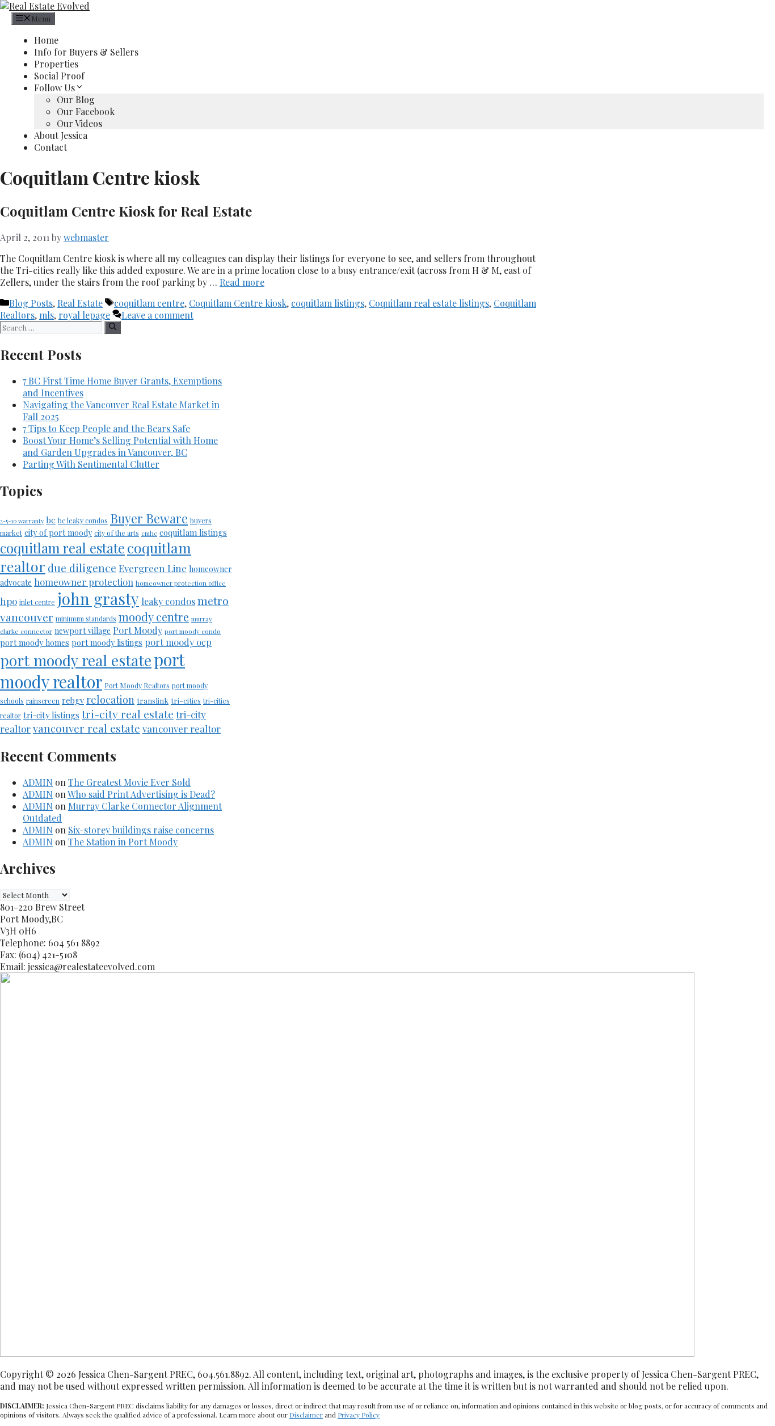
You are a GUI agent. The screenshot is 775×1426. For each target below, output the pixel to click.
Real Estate (80, 303)
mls (46, 315)
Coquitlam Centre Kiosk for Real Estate (126, 211)
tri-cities (186, 700)
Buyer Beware (149, 518)
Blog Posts (31, 303)
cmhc (149, 533)
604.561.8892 (748, 6)
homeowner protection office (181, 582)
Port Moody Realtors (137, 685)
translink (153, 700)
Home (46, 40)
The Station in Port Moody (123, 842)
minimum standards (86, 618)
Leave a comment (157, 315)
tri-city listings (51, 715)
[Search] (112, 327)
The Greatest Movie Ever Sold (129, 782)
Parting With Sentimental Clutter (91, 464)
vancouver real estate (86, 728)
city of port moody (58, 532)
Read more (242, 282)
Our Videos (79, 123)
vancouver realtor (181, 728)
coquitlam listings (327, 303)
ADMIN (38, 782)
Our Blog (76, 99)
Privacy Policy (359, 1414)
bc (51, 520)
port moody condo (193, 631)
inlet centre (37, 602)
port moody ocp (178, 642)
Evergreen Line (153, 568)
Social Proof (59, 76)
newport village (82, 630)
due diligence (82, 567)
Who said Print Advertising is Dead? (141, 794)
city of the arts (116, 533)
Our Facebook (86, 111)
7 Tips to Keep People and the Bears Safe (106, 428)
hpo (8, 601)
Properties (56, 64)
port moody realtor (92, 670)
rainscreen (43, 700)
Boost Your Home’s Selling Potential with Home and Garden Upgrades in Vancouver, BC (120, 446)
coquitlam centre (149, 303)
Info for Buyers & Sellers (86, 52)
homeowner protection (83, 582)
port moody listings (106, 642)
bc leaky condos (83, 520)
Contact (50, 147)
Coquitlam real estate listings (429, 303)
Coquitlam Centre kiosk (238, 303)
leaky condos (168, 601)
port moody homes (34, 642)
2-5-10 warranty (22, 521)
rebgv (73, 700)
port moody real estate (75, 660)
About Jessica (60, 135)
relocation (110, 699)
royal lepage (84, 315)
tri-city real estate (128, 713)
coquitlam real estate (62, 548)
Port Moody (137, 630)
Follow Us (54, 88)
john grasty (98, 598)
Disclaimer (306, 1414)
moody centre (154, 616)
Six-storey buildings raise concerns (141, 830)
